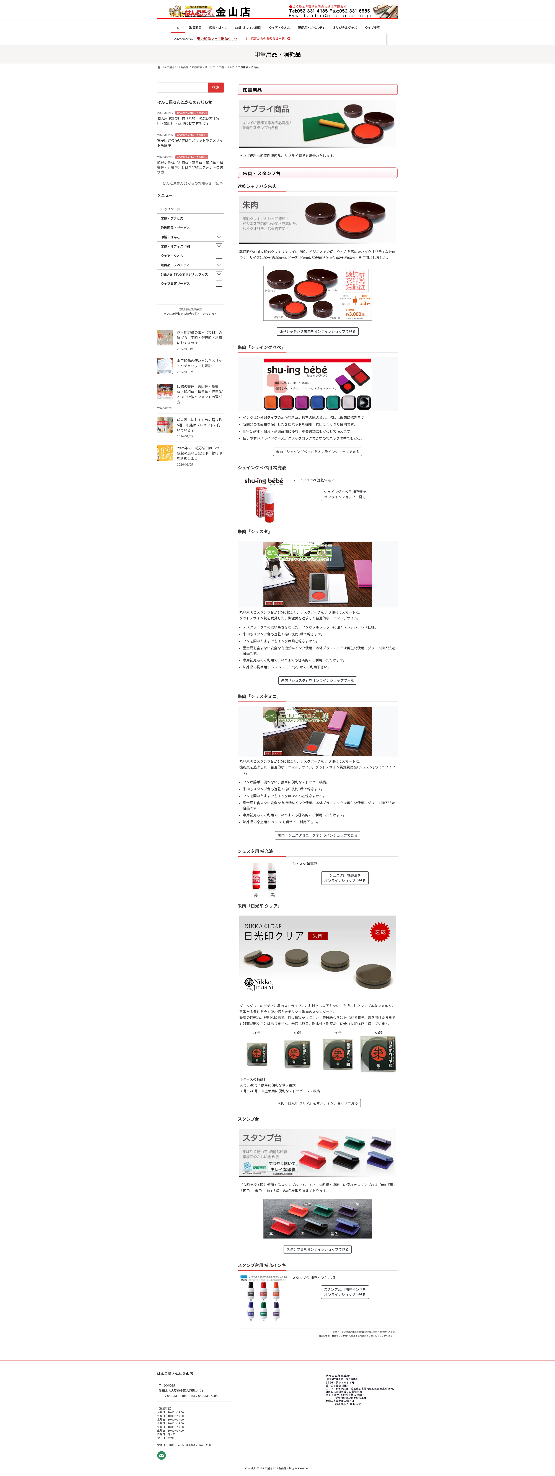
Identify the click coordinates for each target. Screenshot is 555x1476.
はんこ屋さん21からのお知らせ (191, 112)
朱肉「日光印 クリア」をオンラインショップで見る (318, 1103)
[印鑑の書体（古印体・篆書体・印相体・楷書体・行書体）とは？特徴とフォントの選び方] (165, 392)
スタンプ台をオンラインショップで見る (317, 1249)
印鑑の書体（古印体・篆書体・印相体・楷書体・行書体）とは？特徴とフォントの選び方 (190, 167)
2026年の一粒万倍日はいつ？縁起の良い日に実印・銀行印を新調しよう (200, 453)
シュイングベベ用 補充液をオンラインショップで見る (345, 494)
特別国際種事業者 (190, 309)
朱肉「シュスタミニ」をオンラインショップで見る (317, 835)
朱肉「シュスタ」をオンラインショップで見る (317, 680)
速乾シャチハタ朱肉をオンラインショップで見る (317, 331)
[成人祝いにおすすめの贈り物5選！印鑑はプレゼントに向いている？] (165, 425)
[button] (268, 38)
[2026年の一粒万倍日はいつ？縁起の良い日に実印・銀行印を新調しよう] (165, 453)
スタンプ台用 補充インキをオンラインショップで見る (345, 1292)
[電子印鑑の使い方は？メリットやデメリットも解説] (165, 366)
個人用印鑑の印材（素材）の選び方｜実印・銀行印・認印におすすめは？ (199, 337)
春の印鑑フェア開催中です (217, 39)
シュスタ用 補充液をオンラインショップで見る (345, 878)
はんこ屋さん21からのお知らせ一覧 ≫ (193, 183)
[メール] (161, 1455)
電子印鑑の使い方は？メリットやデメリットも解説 (199, 363)
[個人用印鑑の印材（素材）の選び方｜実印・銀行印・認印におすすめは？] (165, 338)
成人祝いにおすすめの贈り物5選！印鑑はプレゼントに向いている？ (199, 425)
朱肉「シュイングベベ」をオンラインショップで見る (317, 452)
